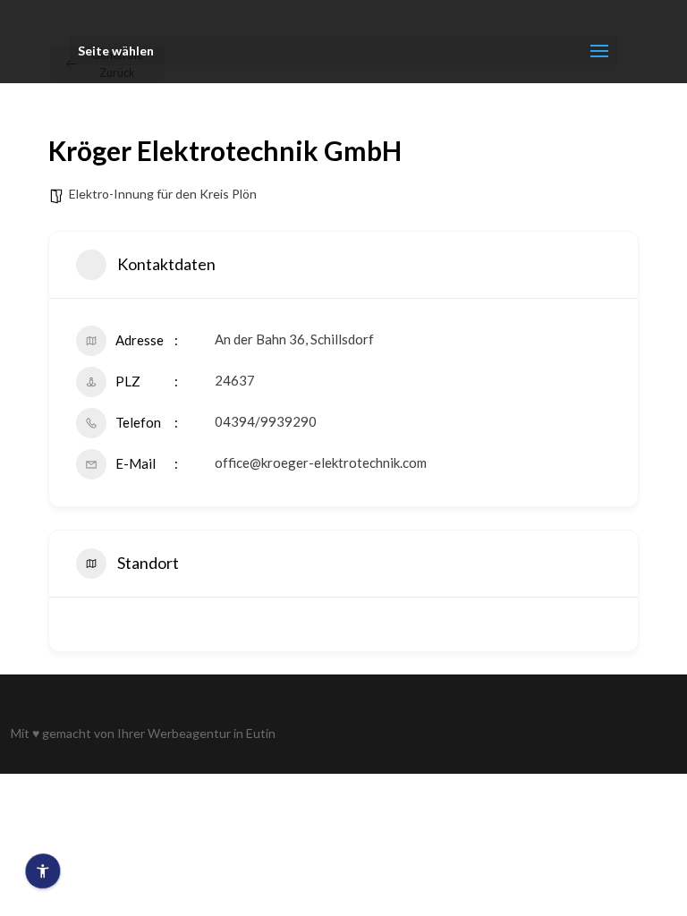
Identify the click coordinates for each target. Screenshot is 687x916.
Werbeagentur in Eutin (212, 733)
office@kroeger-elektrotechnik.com (321, 462)
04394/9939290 (266, 421)
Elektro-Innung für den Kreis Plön (163, 193)
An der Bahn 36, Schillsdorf (294, 339)
